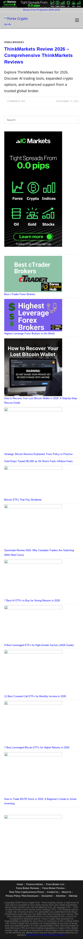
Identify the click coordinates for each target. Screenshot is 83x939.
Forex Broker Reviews (27, 888)
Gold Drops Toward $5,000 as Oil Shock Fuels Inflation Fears (38, 461)
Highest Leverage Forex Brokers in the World (29, 333)
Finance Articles (34, 884)
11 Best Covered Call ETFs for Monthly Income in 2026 (35, 696)
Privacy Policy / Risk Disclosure (22, 896)
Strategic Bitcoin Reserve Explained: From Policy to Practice (38, 454)
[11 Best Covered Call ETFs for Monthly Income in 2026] (33, 671)
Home (20, 884)
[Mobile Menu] (77, 20)
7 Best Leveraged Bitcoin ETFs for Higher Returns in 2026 (36, 747)
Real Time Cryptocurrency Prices (26, 892)
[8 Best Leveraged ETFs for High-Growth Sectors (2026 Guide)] (33, 624)
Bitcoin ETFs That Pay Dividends (23, 499)
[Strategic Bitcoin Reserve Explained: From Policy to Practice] (33, 429)
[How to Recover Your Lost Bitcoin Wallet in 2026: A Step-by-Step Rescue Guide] (33, 367)
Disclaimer (47, 896)
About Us (66, 892)
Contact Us (52, 892)
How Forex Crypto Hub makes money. (46, 935)
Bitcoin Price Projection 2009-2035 (41, 9)
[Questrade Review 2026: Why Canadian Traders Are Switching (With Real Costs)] (33, 526)
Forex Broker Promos (53, 888)
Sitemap (73, 896)
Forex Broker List (55, 884)
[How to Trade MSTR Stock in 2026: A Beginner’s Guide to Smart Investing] (33, 774)
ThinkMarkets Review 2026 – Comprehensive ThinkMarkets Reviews (38, 55)
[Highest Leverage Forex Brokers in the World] (33, 315)
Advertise (61, 896)
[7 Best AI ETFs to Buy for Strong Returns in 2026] (33, 578)
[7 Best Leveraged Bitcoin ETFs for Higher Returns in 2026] (33, 723)
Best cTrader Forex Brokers (19, 294)
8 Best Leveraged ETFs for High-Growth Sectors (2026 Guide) (39, 645)
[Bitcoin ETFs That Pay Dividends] (33, 481)
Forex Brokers (14, 42)
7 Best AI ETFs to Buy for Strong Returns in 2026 (32, 600)
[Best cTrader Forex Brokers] (33, 273)
